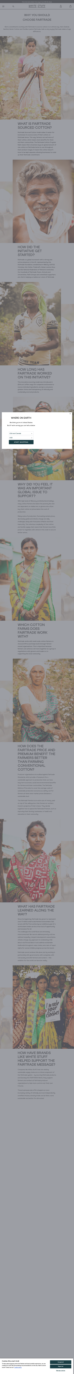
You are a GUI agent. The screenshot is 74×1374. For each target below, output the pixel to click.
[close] (70, 413)
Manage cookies (60, 1370)
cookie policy (18, 1367)
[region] (36, 1366)
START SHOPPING (21, 442)
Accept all (60, 1362)
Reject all (60, 1366)
